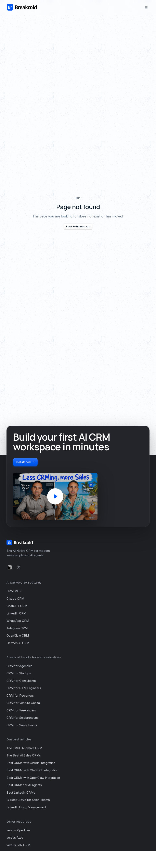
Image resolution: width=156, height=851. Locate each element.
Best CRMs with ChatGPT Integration (32, 770)
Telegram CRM (17, 628)
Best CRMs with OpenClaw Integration (33, 778)
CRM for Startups (18, 673)
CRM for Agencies (19, 666)
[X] (18, 567)
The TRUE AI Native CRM (24, 748)
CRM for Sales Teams (21, 725)
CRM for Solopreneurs (22, 718)
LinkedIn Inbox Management (26, 807)
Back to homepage (78, 226)
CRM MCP (14, 591)
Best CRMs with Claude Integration (30, 763)
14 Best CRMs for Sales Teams (28, 800)
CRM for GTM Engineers (23, 688)
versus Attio (14, 837)
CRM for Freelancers (21, 710)
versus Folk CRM (18, 845)
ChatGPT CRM (16, 606)
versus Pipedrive (18, 830)
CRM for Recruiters (20, 695)
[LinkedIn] (9, 567)
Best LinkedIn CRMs (20, 792)
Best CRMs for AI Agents (24, 785)
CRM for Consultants (21, 681)
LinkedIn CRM (16, 613)
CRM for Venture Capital (23, 703)
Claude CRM (15, 598)
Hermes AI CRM (17, 643)
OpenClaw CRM (17, 635)
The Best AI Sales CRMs (23, 755)
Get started (23, 462)
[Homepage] (22, 7)
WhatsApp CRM (17, 621)
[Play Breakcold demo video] (55, 496)
